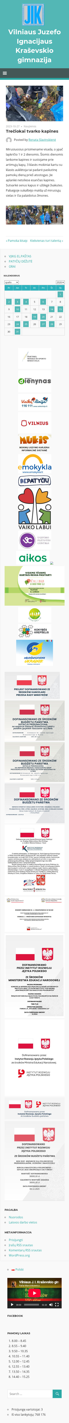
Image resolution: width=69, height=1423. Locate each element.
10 (17, 309)
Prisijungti (16, 1240)
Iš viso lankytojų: (23, 1415)
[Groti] (12, 1305)
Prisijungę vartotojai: (26, 1409)
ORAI (12, 266)
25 (26, 324)
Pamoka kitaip (17, 241)
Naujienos (30, 126)
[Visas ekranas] (57, 1305)
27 (43, 324)
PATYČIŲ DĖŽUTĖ (20, 261)
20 (43, 316)
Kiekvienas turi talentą (45, 241)
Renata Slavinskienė (42, 140)
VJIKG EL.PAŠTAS (20, 256)
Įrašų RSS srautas (21, 1245)
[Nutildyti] (51, 1305)
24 (17, 324)
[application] (34, 1293)
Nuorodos (16, 1217)
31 (17, 331)
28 (51, 324)
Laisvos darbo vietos (23, 1222)
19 (34, 316)
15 (60, 309)
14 (51, 309)
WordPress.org (19, 1255)
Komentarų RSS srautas (25, 1250)
